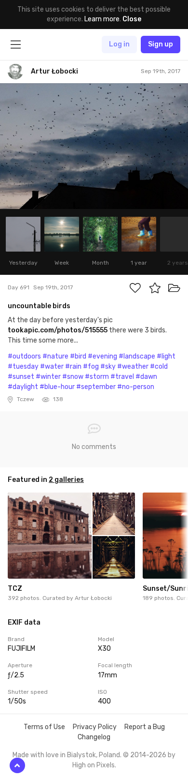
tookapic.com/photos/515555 (57, 330)
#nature (55, 356)
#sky (108, 366)
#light (166, 356)
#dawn (146, 377)
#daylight (23, 387)
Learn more (102, 19)
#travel (122, 377)
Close (131, 19)
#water (52, 366)
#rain (73, 366)
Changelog (94, 737)
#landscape (137, 356)
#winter (48, 377)
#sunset (21, 377)
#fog (91, 366)
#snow (72, 377)
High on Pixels (93, 765)
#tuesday (23, 366)
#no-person (135, 387)
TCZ (15, 588)
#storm (97, 377)
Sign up (160, 44)
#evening (102, 356)
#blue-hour (57, 387)
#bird (78, 356)
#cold (159, 366)
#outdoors (24, 356)
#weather (132, 366)
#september (96, 387)
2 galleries (66, 480)
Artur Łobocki (93, 598)
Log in (119, 44)
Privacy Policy (95, 727)
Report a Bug (144, 727)
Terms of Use (44, 727)
